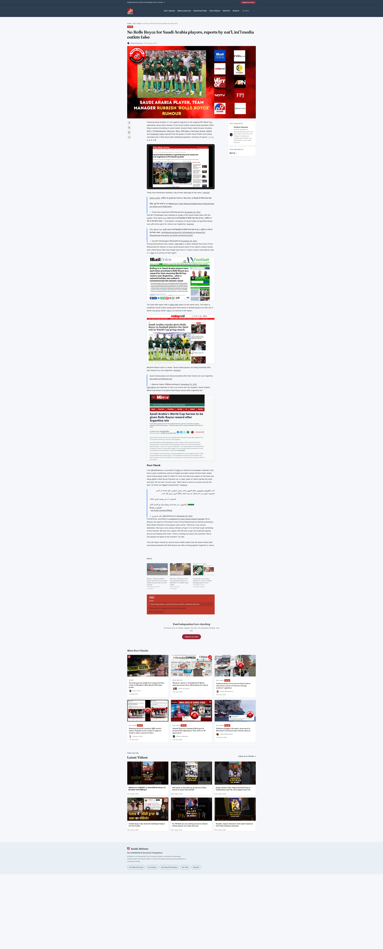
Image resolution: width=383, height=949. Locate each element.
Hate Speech (214, 11)
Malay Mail (174, 305)
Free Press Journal (197, 131)
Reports (226, 11)
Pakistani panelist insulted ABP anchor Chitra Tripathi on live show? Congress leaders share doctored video (145, 730)
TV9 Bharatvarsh (159, 131)
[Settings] (254, 11)
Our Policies (152, 867)
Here (152, 253)
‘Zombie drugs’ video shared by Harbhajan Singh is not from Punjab (146, 825)
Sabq (178, 470)
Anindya (186, 688)
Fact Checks (169, 11)
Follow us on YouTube (247, 756)
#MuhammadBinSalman (193, 204)
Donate (236, 11)
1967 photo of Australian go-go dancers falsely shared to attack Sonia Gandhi (189, 789)
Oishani (180, 688)
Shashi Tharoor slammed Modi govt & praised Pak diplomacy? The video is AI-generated (189, 730)
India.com (171, 131)
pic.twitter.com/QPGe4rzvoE (161, 379)
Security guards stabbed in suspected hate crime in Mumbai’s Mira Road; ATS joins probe (146, 685)
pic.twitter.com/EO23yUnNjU (181, 235)
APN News (185, 131)
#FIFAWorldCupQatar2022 (172, 233)
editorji (209, 131)
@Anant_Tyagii (177, 204)
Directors (196, 867)
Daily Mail (178, 244)
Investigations (200, 11)
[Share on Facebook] (129, 123)
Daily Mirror (151, 387)
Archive (206, 193)
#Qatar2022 (200, 233)
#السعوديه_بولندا (156, 508)
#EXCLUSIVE (155, 198)
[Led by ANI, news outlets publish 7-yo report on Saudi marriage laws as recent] (203, 569)
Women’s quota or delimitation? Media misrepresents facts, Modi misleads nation (190, 684)
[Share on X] (129, 128)
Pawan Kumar (136, 691)
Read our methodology (156, 611)
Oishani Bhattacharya (226, 691)
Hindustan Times (157, 134)
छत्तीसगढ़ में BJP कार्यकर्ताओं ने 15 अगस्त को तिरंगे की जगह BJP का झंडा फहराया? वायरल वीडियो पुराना (146, 789)
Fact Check (137, 23)
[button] (176, 182)
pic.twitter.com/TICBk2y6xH (161, 207)
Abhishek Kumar (137, 736)
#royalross (165, 235)
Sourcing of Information (169, 867)
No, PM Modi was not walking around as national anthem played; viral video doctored (189, 825)
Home (129, 23)
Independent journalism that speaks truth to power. (146, 2)
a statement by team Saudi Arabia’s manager (186, 519)
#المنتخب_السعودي (203, 491)
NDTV (149, 131)
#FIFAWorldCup (189, 233)
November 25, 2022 (189, 384)
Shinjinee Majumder (136, 43)
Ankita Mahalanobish (226, 734)
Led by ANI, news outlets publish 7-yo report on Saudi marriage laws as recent (202, 581)
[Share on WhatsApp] (129, 132)
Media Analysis (184, 11)
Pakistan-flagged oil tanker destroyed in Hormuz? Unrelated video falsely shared (233, 729)
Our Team (185, 867)
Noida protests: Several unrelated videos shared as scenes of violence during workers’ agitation (233, 685)
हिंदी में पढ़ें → (233, 153)
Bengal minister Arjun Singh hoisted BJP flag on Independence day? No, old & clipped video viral (233, 789)
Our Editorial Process (136, 867)
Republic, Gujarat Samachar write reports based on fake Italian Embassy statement (234, 825)
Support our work (248, 2)
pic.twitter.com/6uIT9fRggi (161, 510)
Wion (178, 131)
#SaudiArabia (208, 204)
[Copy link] (129, 137)
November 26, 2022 (192, 212)
